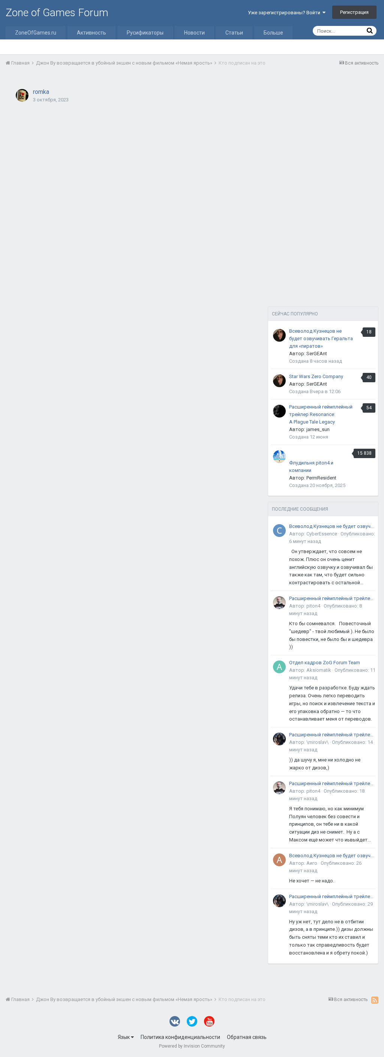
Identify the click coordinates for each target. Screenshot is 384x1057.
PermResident (321, 478)
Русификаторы (145, 33)
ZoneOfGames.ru (35, 33)
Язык (124, 1037)
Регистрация (354, 12)
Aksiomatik (318, 670)
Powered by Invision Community (192, 1046)
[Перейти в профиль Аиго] (279, 859)
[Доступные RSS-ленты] (374, 1000)
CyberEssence (321, 534)
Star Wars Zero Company (316, 376)
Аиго (311, 863)
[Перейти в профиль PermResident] (279, 456)
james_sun (318, 429)
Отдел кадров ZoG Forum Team (324, 662)
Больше (273, 33)
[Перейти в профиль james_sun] (279, 411)
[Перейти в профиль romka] (22, 95)
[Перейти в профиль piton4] (279, 602)
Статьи (234, 33)
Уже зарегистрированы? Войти (285, 12)
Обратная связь (247, 1037)
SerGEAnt (316, 353)
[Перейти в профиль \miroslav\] (279, 739)
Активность (91, 33)
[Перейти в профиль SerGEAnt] (279, 335)
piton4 (313, 606)
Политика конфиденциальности (180, 1037)
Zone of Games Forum (57, 12)
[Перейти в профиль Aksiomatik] (279, 666)
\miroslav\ (317, 742)
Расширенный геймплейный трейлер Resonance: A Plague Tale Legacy (320, 414)
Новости (194, 33)
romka (41, 91)
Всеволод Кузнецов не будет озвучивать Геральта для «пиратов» (321, 338)
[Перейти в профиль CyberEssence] (279, 530)
